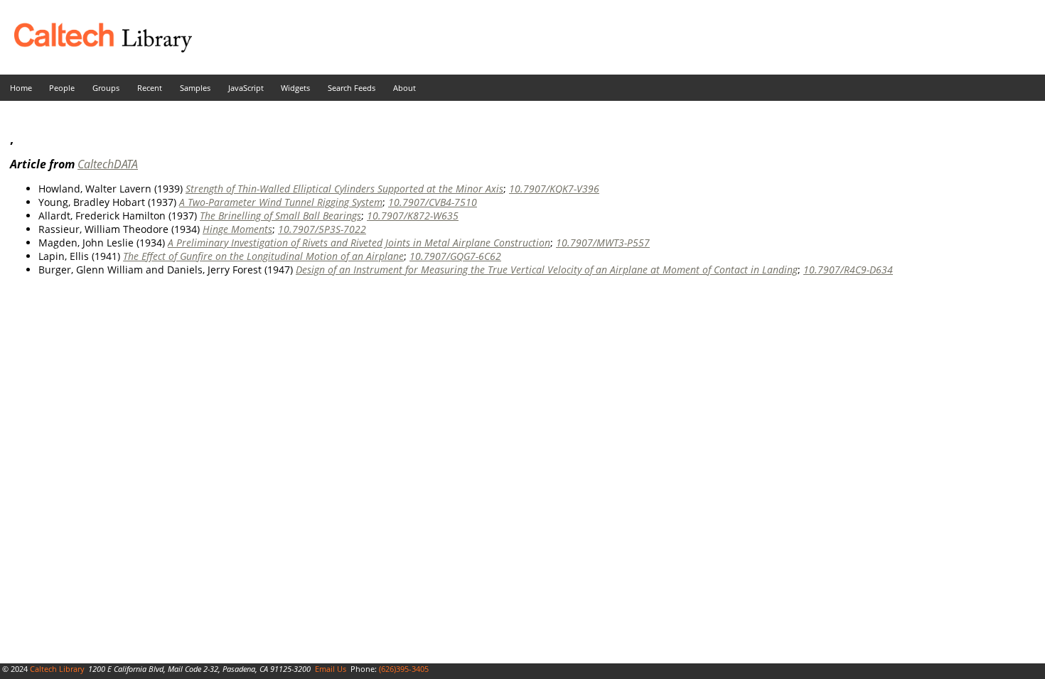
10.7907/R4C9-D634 (848, 269)
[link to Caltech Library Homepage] (96, 48)
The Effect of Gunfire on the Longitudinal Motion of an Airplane (263, 256)
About (404, 87)
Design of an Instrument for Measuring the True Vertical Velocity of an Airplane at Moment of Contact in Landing (547, 269)
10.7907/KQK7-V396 (554, 188)
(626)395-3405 (404, 668)
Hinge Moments (237, 229)
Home (21, 87)
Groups (105, 87)
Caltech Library (57, 668)
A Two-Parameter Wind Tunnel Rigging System (280, 202)
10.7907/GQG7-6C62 (455, 256)
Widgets (295, 87)
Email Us (330, 668)
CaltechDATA (107, 164)
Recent (149, 87)
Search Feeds (351, 87)
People (62, 87)
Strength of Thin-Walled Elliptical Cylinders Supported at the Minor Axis (344, 188)
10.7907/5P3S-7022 (322, 229)
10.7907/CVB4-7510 (432, 202)
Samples (195, 87)
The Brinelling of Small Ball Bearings (280, 215)
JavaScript (246, 87)
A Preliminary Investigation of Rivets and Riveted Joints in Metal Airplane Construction (359, 242)
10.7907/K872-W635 (413, 215)
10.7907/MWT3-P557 (603, 242)
